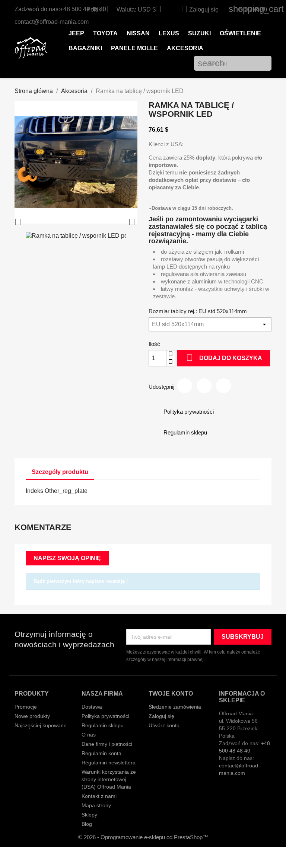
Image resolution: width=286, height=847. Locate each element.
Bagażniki (85, 48)
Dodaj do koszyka (224, 358)
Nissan (138, 33)
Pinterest (223, 385)
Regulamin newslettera (109, 763)
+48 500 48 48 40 (83, 9)
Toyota (105, 33)
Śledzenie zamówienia (175, 707)
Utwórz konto (164, 725)
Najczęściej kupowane (41, 725)
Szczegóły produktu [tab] (60, 472)
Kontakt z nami (99, 796)
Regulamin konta (101, 753)
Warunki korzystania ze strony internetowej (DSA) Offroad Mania (109, 779)
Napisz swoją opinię (67, 558)
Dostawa (92, 707)
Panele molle (134, 48)
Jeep (76, 33)
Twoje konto (171, 693)
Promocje (26, 707)
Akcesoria (185, 48)
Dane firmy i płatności (107, 744)
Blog (87, 824)
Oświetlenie (240, 33)
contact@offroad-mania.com (52, 22)
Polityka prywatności (105, 716)
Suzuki (199, 33)
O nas (89, 735)
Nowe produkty (32, 716)
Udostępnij (184, 385)
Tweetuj (204, 385)
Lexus (169, 33)
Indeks (34, 491)
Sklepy (89, 815)
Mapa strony (96, 805)
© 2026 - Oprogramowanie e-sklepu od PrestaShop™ (143, 837)
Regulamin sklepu (103, 725)
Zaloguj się (161, 716)
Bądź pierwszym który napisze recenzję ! (81, 581)
